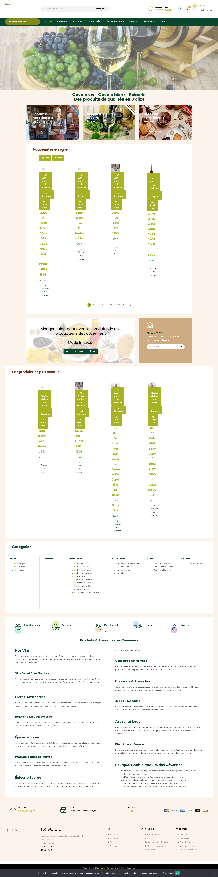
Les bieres (48, 559)
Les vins (12, 559)
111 (119, 305)
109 (110, 305)
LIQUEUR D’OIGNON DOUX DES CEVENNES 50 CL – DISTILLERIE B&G (43, 244)
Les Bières (77, 21)
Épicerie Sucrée (114, 21)
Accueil (48, 21)
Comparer (46, 196)
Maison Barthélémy (108, 868)
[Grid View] (40, 162)
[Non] (215, 873)
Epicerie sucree (118, 559)
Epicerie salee (75, 559)
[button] (64, 838)
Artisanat (148, 21)
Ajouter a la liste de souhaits (46, 182)
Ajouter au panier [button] (45, 291)
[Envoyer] (181, 346)
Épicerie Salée (93, 21)
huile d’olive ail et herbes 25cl (42, 441)
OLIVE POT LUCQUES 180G (116, 223)
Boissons (133, 21)
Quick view (44, 206)
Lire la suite (116, 250)
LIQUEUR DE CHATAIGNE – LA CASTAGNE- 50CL (151, 234)
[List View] (42, 162)
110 (115, 305)
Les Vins (61, 21)
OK (177, 873)
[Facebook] (132, 811)
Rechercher (100, 9)
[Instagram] (136, 811)
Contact (163, 21)
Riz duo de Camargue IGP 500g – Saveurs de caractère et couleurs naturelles (116, 469)
